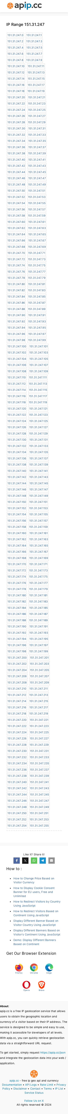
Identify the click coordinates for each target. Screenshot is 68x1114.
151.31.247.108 (16, 371)
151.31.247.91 (37, 315)
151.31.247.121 (38, 408)
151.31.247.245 (39, 794)
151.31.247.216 (16, 707)
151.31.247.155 (38, 514)
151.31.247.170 (16, 564)
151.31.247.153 (38, 508)
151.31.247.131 (38, 439)
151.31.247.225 (39, 732)
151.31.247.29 (37, 122)
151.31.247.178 (16, 589)
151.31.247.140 (16, 470)
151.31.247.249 (39, 807)
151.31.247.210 (16, 688)
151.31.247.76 (16, 271)
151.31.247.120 (16, 408)
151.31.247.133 (38, 446)
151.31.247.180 (16, 595)
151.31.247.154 (16, 514)
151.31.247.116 (16, 396)
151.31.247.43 (37, 165)
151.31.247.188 (16, 620)
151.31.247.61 (37, 221)
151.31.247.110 (16, 377)
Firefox (19, 973)
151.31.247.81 (36, 284)
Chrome (34, 973)
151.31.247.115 (38, 389)
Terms (48, 1088)
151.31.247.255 (39, 825)
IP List (59, 1088)
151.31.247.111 (38, 377)
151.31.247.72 (16, 259)
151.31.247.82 (16, 290)
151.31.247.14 (16, 78)
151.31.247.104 (16, 358)
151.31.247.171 (38, 564)
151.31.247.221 (39, 719)
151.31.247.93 (37, 321)
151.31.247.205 (39, 670)
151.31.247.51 (36, 190)
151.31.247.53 (37, 197)
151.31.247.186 (16, 614)
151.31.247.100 (16, 346)
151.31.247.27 (37, 116)
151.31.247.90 (16, 315)
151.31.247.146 (16, 489)
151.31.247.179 (38, 589)
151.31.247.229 (39, 744)
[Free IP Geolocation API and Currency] (24, 6)
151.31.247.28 (16, 122)
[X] (25, 860)
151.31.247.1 (34, 35)
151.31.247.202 (17, 663)
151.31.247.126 (16, 427)
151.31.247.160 (16, 533)
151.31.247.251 (39, 813)
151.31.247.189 (38, 620)
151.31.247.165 (38, 545)
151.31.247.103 (38, 352)
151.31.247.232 (17, 757)
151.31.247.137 (38, 458)
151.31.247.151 (38, 501)
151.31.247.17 (36, 85)
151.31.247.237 (39, 769)
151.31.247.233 (39, 757)
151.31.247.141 (38, 470)
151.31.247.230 (17, 750)
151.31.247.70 (16, 253)
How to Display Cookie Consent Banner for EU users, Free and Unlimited (34, 892)
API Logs (31, 1084)
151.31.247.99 (37, 340)
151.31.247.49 (37, 184)
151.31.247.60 (16, 221)
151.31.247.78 (16, 277)
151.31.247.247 (39, 800)
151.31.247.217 (38, 707)
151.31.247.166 (16, 551)
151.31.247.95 (37, 327)
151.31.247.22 (16, 103)
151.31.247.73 (37, 259)
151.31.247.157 (38, 520)
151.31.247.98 (16, 340)
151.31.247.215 (38, 701)
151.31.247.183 (38, 601)
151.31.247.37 (37, 147)
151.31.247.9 (34, 60)
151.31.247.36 (16, 147)
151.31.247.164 (16, 545)
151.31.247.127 (38, 427)
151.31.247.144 (16, 483)
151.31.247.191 (38, 626)
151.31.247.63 (37, 228)
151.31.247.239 (39, 775)
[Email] (51, 860)
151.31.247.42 (16, 165)
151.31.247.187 (38, 614)
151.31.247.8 (15, 60)
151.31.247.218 (16, 713)
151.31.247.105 (38, 358)
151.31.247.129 (38, 433)
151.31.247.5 (34, 47)
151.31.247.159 (38, 526)
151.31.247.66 (16, 240)
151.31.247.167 (38, 551)
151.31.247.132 (16, 446)
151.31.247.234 (17, 763)
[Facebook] (16, 860)
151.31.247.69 (37, 246)
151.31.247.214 (16, 701)
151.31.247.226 (17, 738)
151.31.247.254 (17, 825)
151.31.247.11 (36, 66)
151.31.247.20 (16, 97)
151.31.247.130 (16, 439)
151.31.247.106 (16, 365)
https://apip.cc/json (52, 1052)
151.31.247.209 (39, 682)
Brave (41, 990)
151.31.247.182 (16, 601)
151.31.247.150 (16, 501)
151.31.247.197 (38, 645)
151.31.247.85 (37, 296)
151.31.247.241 (39, 782)
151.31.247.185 (38, 607)
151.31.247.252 (17, 819)
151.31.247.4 (15, 47)
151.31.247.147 (38, 489)
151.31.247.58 (16, 215)
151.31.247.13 (36, 72)
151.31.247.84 (16, 296)
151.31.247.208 (17, 682)
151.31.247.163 (38, 539)
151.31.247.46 (16, 178)
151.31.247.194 (16, 638)
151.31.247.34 (16, 140)
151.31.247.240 (17, 782)
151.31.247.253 (39, 819)
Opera (26, 990)
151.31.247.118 (16, 402)
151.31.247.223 (39, 726)
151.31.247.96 (16, 334)
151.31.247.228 (17, 744)
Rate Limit (46, 1084)
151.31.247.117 (38, 396)
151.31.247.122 (16, 414)
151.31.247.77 (37, 271)
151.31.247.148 (16, 495)
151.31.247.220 (17, 719)
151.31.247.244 (17, 794)
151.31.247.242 (17, 788)
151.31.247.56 (16, 209)
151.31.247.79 (37, 277)
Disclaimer (20, 1088)
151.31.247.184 (16, 607)
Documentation (12, 1084)
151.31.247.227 (39, 738)
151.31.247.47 (37, 178)
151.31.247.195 (38, 638)
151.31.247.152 (16, 508)
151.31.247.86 (16, 302)
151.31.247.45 (37, 172)
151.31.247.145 (38, 483)
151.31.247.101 (38, 346)
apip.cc (14, 1080)
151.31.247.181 (38, 595)
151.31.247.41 (37, 159)
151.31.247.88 (16, 309)
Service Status (34, 1092)
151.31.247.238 (17, 775)
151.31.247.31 (37, 128)
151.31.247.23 (37, 103)
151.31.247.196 (16, 645)
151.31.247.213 (38, 695)
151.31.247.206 (17, 676)
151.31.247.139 (38, 464)
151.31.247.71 (36, 253)
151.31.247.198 (16, 651)
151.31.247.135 (38, 452)
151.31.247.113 (38, 383)
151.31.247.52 (16, 197)
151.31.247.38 (16, 153)
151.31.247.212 (16, 695)
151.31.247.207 (39, 676)
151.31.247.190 (16, 626)
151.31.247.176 (16, 582)
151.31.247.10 (16, 66)
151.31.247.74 (16, 265)
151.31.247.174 (16, 576)
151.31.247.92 (16, 321)
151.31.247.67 (37, 240)
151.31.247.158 (16, 526)
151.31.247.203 (39, 663)
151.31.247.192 (16, 632)
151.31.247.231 (39, 750)
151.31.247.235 (39, 763)
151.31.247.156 (16, 520)
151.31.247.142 (16, 477)
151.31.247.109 (38, 371)
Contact (35, 1088)
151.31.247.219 (38, 713)
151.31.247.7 (34, 53)
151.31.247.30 (16, 128)
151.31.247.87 (37, 302)
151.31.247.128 (16, 433)
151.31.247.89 (37, 309)
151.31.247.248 (17, 807)
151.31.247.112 (16, 383)
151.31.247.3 (34, 41)
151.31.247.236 (17, 769)
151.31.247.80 (16, 284)
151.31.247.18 (15, 91)
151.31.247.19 (36, 91)
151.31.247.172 (16, 570)
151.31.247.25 (37, 109)
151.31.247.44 (16, 172)
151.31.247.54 (16, 203)
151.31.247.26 (16, 116)
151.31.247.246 (17, 800)
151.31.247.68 (16, 246)
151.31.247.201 (39, 657)
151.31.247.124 (16, 421)
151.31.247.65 (37, 234)
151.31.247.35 (37, 140)
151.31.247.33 (37, 134)
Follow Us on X (34, 1100)
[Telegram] (43, 860)
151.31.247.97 (37, 334)
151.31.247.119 (38, 402)
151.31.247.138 (16, 464)
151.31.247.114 (16, 389)
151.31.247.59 (37, 215)
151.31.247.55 (37, 203)
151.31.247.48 (16, 184)
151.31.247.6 (15, 53)
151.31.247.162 (16, 539)
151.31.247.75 (36, 265)
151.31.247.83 (37, 290)
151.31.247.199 (38, 651)
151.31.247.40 (16, 159)
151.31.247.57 (37, 209)
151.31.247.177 (38, 582)
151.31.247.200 (17, 657)
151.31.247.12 (15, 72)
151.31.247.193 (38, 632)
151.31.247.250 (17, 813)
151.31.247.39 (37, 153)
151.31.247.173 (38, 570)
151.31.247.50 (16, 190)
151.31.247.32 (16, 134)
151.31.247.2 (15, 41)
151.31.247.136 (16, 458)
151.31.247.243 (39, 788)
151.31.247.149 (38, 495)
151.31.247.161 (38, 533)
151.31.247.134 (16, 452)
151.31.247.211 (38, 688)
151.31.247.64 (16, 234)
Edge (49, 973)
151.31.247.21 (36, 97)
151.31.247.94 (16, 327)
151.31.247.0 (15, 35)
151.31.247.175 (38, 576)
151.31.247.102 (16, 352)
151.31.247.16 (16, 85)
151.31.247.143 (38, 477)
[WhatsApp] (34, 860)
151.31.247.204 (17, 670)
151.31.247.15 (36, 78)
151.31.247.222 (17, 726)
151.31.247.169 (38, 558)
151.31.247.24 (16, 109)
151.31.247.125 (38, 421)
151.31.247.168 (16, 558)
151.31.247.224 (17, 732)
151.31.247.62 (16, 228)
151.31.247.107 (38, 365)
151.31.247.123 (38, 414)
